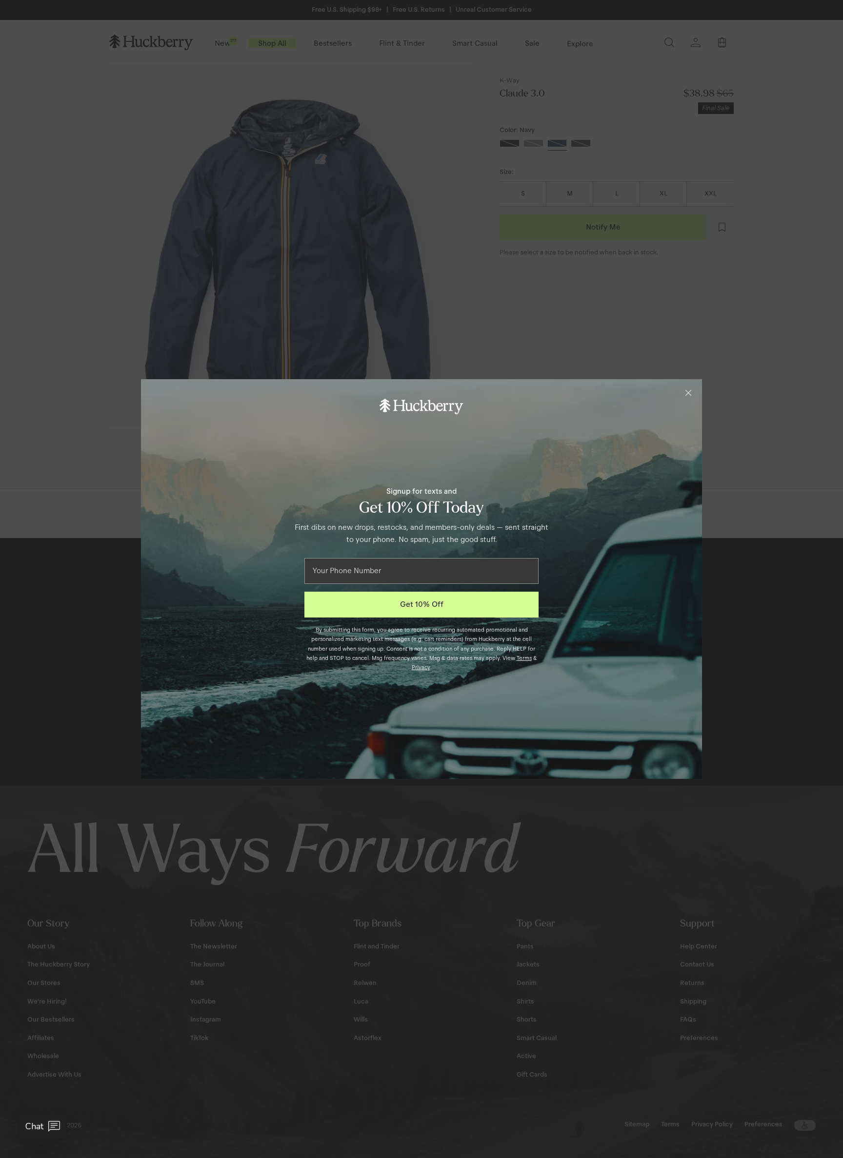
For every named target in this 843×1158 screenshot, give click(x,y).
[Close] (688, 393)
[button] (43, 1126)
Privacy (421, 667)
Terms (524, 658)
